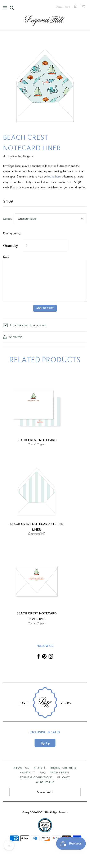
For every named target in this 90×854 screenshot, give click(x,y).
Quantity (10, 245)
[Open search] (12, 8)
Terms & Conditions (36, 777)
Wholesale (45, 782)
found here (54, 176)
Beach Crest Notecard (37, 440)
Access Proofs (63, 6)
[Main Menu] (5, 8)
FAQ (43, 772)
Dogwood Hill (36, 533)
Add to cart (45, 308)
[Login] (75, 6)
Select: (7, 219)
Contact (27, 772)
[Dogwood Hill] (45, 20)
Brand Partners (63, 767)
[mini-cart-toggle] (83, 6)
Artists (40, 767)
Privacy (63, 777)
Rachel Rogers (36, 444)
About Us (21, 767)
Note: (6, 257)
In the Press (60, 772)
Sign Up (45, 743)
